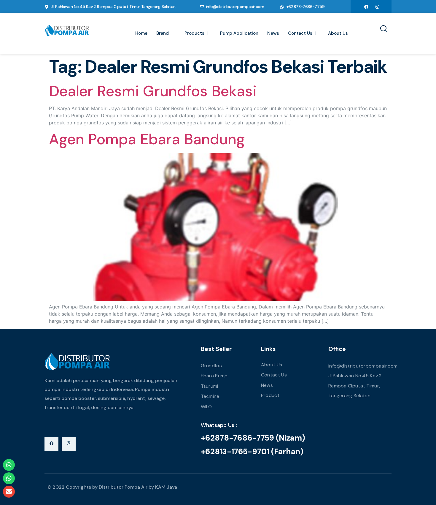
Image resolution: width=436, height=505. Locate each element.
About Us (338, 33)
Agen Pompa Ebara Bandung (147, 139)
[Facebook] (366, 6)
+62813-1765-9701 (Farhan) (252, 452)
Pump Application (239, 33)
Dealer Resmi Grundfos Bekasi (153, 91)
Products (194, 33)
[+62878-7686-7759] (282, 7)
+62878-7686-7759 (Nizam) (253, 438)
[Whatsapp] (9, 465)
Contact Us (300, 33)
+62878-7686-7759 (305, 6)
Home (141, 33)
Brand (162, 33)
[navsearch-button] (382, 29)
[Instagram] (377, 6)
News (273, 33)
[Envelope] (9, 492)
